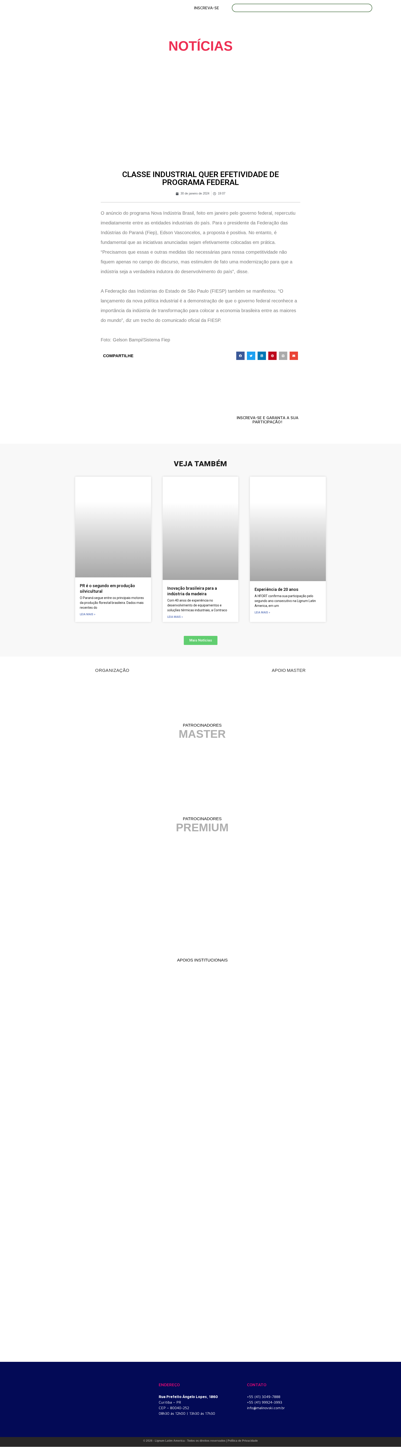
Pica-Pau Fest (285, 21)
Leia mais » (87, 614)
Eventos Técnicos (242, 21)
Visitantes (165, 21)
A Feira (137, 21)
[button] (240, 356)
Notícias (319, 21)
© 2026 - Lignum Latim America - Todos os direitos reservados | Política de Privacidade (200, 1440)
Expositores (199, 21)
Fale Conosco (352, 21)
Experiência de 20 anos (276, 589)
